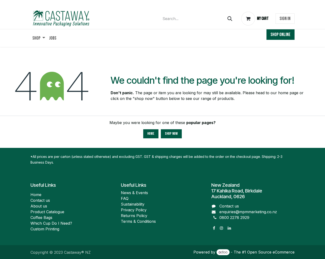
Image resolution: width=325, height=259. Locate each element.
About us (38, 206)
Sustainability (132, 204)
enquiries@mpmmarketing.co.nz (248, 211)
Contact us (40, 200)
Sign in (285, 18)
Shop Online (281, 34)
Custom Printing (44, 229)
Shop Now (171, 133)
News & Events (134, 192)
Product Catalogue (47, 211)
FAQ (124, 198)
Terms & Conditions (138, 221)
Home (150, 133)
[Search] (229, 18)
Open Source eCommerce (271, 252)
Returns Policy (134, 215)
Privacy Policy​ (134, 209)
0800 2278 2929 (234, 217)
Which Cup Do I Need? (51, 223)
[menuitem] (38, 38)
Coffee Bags (41, 217)
